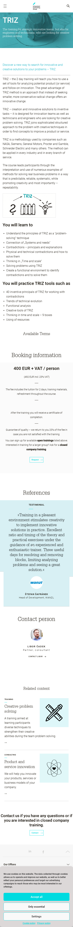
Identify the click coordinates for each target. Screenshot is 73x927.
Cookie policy (29, 923)
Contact (35, 833)
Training (8, 699)
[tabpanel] (36, 553)
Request (35, 460)
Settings (36, 916)
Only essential (36, 906)
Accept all (37, 897)
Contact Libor (36, 656)
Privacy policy (43, 923)
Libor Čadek (36, 646)
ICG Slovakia (36, 6)
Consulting (10, 755)
